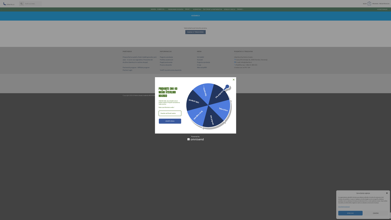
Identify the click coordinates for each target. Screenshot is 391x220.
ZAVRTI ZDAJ (169, 121)
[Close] (233, 79)
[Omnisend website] (195, 138)
